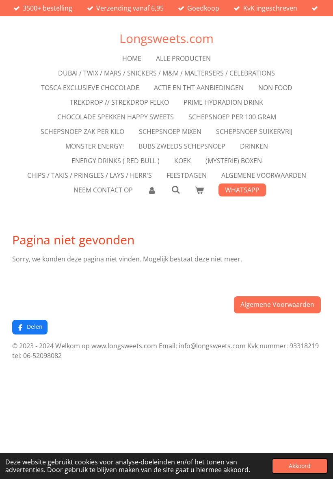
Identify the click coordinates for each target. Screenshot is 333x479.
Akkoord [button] (300, 466)
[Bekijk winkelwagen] (199, 189)
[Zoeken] (175, 189)
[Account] (152, 189)
